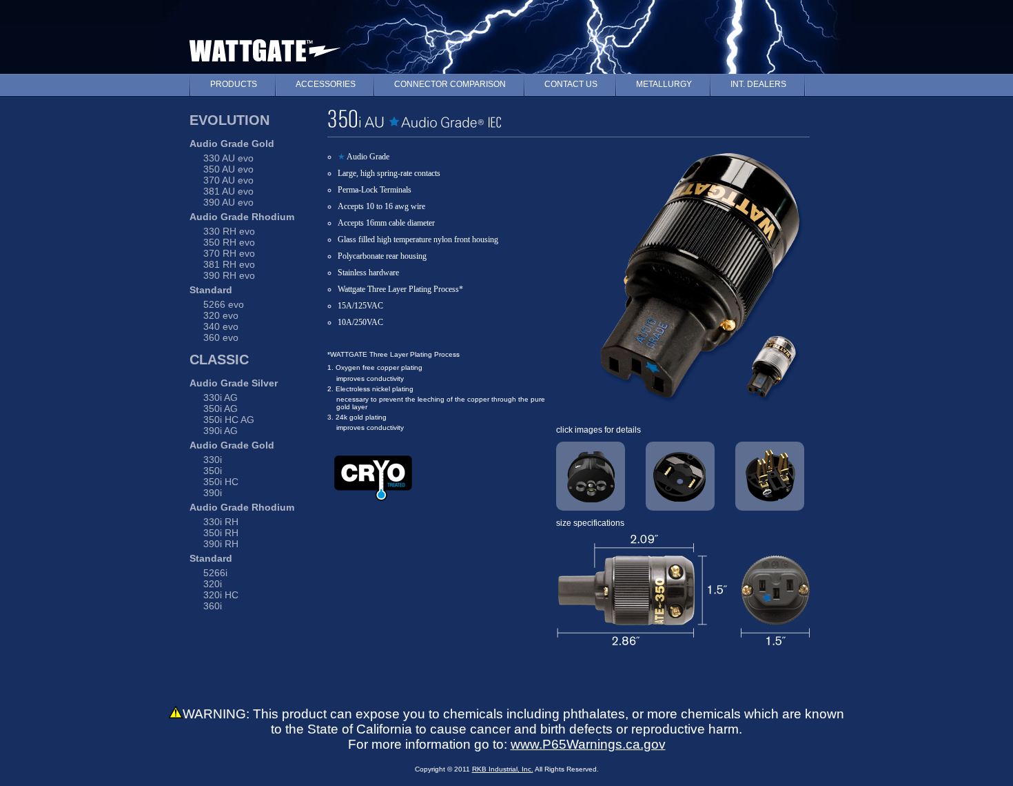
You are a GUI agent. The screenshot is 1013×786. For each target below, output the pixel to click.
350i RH (220, 532)
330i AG (220, 397)
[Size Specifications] (683, 678)
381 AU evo (228, 191)
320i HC (220, 594)
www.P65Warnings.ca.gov (588, 744)
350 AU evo (228, 169)
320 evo (220, 315)
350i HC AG (228, 419)
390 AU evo (228, 202)
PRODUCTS (233, 84)
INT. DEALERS (758, 84)
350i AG (220, 408)
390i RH (220, 543)
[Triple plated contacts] (769, 475)
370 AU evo (228, 180)
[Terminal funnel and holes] (590, 475)
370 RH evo (229, 253)
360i (212, 605)
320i (212, 583)
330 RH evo (229, 231)
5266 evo (223, 304)
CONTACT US (570, 84)
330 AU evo (228, 158)
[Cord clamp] (680, 475)
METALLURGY (664, 84)
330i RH (220, 521)
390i (212, 492)
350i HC (220, 481)
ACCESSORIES (326, 84)
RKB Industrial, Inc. (502, 769)
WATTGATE (265, 47)
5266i (215, 572)
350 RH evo (229, 242)
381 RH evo (229, 264)
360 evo (220, 337)
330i (212, 459)
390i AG (220, 430)
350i (212, 470)
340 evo (220, 326)
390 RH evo (229, 275)
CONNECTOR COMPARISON (450, 84)
